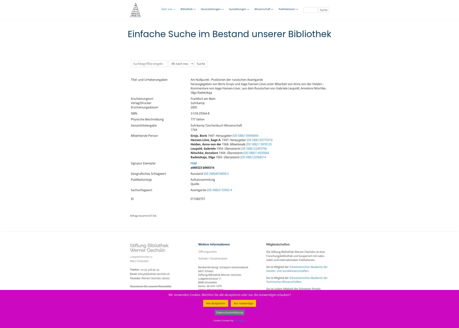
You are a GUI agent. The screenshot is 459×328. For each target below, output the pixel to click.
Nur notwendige (243, 303)
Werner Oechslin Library (155, 278)
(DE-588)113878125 (259, 144)
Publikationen (287, 9)
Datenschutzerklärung (229, 312)
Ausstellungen (238, 9)
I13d (194, 163)
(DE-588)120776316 (260, 140)
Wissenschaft (262, 9)
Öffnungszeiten (207, 251)
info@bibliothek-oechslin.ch (154, 274)
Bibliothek (187, 9)
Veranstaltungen (211, 9)
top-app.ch (240, 320)
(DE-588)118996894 (245, 136)
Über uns (167, 9)
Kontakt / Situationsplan (212, 258)
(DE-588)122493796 (254, 149)
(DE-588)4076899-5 (216, 174)
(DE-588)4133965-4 (219, 190)
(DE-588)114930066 (256, 153)
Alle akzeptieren (215, 303)
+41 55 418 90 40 (149, 269)
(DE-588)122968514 (253, 157)
